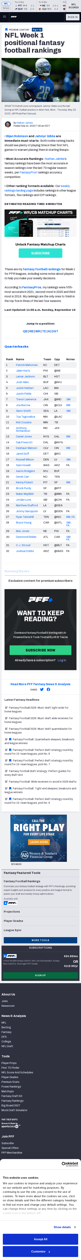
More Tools (40, 940)
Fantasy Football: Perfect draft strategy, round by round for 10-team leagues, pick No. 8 (39, 752)
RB (31, 331)
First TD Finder (10, 1067)
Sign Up (37, 29)
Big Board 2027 (11, 1105)
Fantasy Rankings (13, 1100)
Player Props (9, 1063)
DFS (4, 1036)
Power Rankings (11, 1086)
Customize (38, 1251)
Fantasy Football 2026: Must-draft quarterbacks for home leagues (38, 730)
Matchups (8, 1091)
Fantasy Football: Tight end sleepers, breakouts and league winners (40, 790)
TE (44, 331)
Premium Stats (10, 1082)
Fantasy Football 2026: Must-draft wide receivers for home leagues (39, 720)
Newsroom (8, 1005)
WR (37, 331)
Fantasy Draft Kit (12, 1096)
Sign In (73, 17)
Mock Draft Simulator (14, 1110)
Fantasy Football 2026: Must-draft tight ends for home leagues (36, 709)
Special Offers (10, 1148)
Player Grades (10, 1077)
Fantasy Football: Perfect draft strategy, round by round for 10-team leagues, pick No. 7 (39, 762)
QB (25, 331)
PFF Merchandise (12, 1152)
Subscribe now (41, 650)
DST (55, 331)
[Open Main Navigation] (5, 17)
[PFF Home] (14, 17)
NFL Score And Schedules (17, 1072)
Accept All (40, 1239)
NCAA (6, 8)
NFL (6, 4)
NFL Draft (7, 1046)
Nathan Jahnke (25, 123)
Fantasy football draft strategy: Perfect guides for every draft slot (38, 773)
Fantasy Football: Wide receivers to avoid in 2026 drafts (42, 781)
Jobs (5, 1001)
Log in (62, 660)
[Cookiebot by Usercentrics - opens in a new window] (61, 1164)
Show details (62, 1227)
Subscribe (8, 1143)
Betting (6, 1027)
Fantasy (6, 1032)
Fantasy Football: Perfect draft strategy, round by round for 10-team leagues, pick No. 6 (39, 801)
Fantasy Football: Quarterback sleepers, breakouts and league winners (39, 741)
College (6, 1041)
